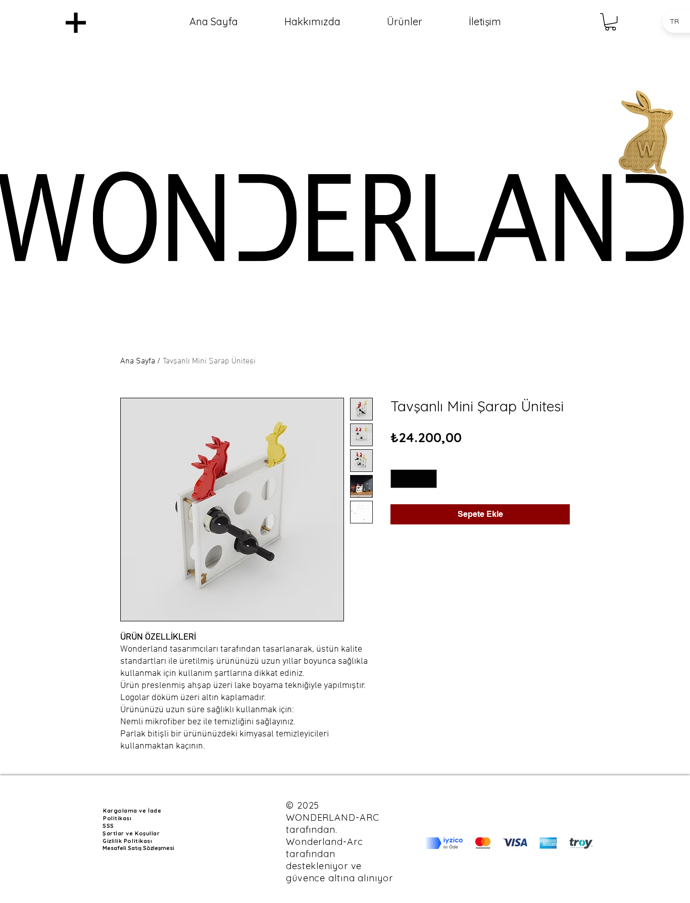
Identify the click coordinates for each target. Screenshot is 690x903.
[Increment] (429, 479)
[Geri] (45, 206)
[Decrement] (398, 479)
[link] (610, 21)
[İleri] (645, 206)
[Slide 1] (345, 299)
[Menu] (75, 22)
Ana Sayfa (137, 361)
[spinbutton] (414, 479)
